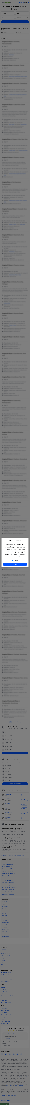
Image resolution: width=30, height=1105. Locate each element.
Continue (15, 564)
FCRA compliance (20, 551)
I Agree (16, 560)
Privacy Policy (10, 546)
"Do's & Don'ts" (19, 552)
